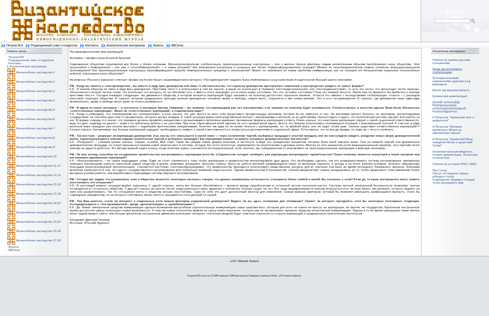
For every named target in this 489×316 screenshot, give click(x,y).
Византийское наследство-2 (35, 81)
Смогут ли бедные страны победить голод (450, 175)
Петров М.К (15, 45)
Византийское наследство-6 (35, 119)
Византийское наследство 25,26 (38, 231)
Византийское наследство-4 (35, 100)
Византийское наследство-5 (35, 109)
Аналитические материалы (125, 45)
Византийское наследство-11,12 (38, 165)
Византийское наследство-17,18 (38, 193)
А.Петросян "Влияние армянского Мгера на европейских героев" (447, 129)
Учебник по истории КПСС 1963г (454, 163)
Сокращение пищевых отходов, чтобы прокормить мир (453, 181)
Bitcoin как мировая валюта (450, 90)
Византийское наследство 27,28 (38, 240)
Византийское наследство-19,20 (38, 203)
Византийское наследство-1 (35, 72)
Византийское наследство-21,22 (38, 212)
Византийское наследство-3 (35, 91)
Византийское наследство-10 (36, 156)
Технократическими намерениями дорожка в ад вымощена (451, 81)
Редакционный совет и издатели (54, 45)
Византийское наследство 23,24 (38, 221)
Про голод (439, 170)
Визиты (158, 45)
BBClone (177, 45)
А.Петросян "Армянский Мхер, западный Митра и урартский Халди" (453, 142)
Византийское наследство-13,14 (38, 175)
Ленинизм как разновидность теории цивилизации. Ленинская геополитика (454, 154)
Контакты (91, 45)
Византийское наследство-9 (35, 147)
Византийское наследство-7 (35, 128)
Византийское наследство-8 (35, 137)
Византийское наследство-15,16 (38, 184)
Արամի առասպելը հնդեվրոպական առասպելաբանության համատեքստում (449, 106)
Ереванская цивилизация (449, 96)
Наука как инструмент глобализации (447, 70)
